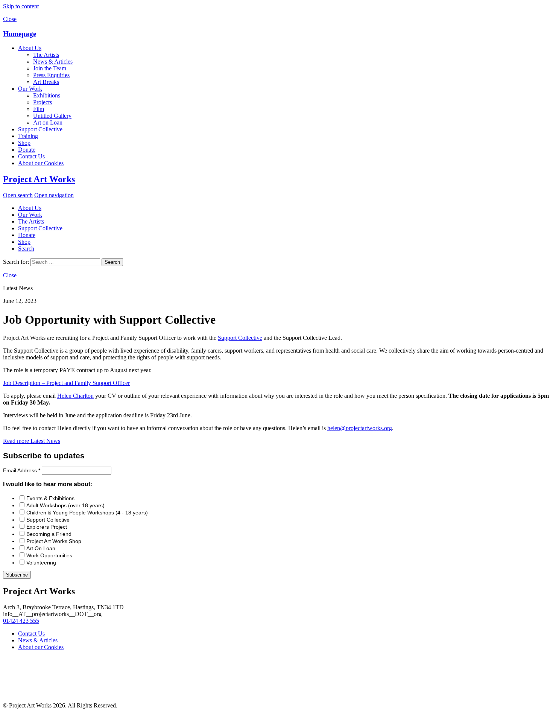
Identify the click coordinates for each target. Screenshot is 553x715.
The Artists (46, 55)
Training (28, 136)
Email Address (21, 470)
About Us (29, 48)
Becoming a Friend (48, 534)
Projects (42, 102)
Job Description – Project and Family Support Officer (66, 383)
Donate (26, 149)
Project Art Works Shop (53, 541)
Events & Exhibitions (50, 498)
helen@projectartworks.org (359, 428)
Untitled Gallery (52, 116)
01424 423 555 (21, 621)
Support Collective (40, 129)
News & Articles (53, 61)
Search (26, 248)
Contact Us (31, 156)
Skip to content (21, 6)
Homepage (19, 34)
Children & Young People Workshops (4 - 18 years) (87, 513)
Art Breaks (46, 82)
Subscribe (17, 575)
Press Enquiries (51, 75)
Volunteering (41, 563)
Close (10, 19)
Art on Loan (47, 122)
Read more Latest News (31, 441)
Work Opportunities (49, 555)
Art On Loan (40, 548)
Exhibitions (46, 95)
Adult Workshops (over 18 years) (65, 505)
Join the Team (49, 68)
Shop (24, 143)
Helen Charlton (75, 395)
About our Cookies (41, 163)
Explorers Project (46, 527)
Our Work (30, 88)
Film (38, 109)
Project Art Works (39, 179)
